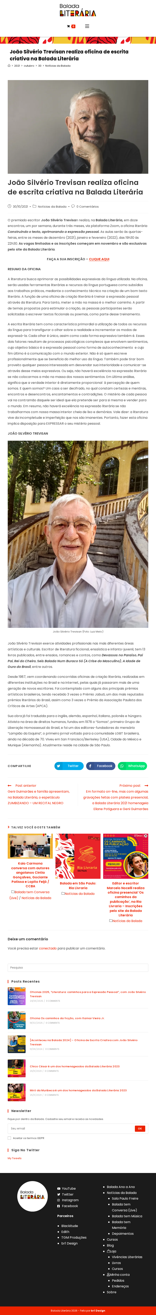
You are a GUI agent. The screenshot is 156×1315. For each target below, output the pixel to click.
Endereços (120, 1286)
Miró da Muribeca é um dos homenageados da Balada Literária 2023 (78, 1090)
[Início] (9, 66)
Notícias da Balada (52, 207)
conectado (48, 948)
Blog (110, 1245)
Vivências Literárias (127, 1257)
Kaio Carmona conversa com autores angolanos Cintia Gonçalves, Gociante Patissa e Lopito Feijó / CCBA (30, 875)
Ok (140, 1128)
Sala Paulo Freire (125, 1198)
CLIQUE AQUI (99, 259)
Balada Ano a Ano (121, 1187)
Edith (65, 1231)
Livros (116, 1263)
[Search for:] (78, 968)
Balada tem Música (127, 1216)
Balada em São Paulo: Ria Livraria (78, 885)
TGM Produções (74, 1237)
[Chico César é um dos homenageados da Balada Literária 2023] (16, 1068)
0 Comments (53, 1001)
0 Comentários (88, 207)
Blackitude (69, 1226)
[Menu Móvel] (87, 26)
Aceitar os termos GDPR (28, 1138)
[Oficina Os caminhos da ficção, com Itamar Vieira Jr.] (16, 1020)
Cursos (112, 1239)
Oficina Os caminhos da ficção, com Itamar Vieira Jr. (67, 1018)
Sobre (111, 1292)
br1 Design (69, 1243)
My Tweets (15, 1158)
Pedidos (118, 1280)
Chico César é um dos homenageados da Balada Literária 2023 (75, 1066)
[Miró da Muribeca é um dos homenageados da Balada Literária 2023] (16, 1092)
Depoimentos (123, 1233)
